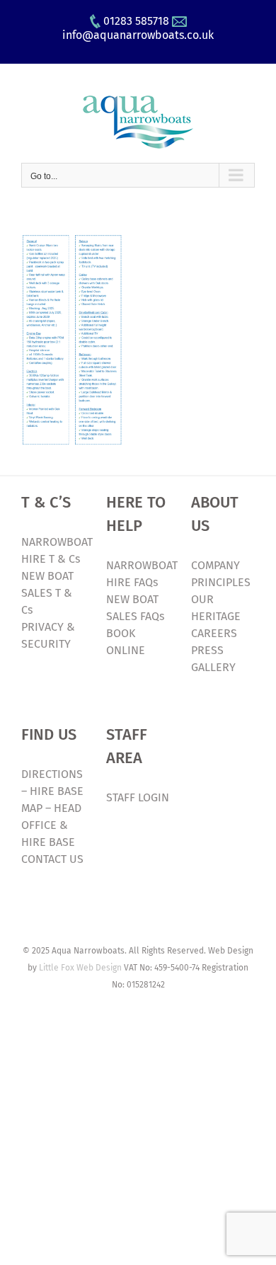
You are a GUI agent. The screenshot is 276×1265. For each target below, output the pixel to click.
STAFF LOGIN (137, 797)
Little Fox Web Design (80, 968)
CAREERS (214, 633)
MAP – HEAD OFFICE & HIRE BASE (51, 825)
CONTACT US (52, 859)
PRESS (207, 650)
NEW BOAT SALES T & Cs (47, 593)
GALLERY (213, 667)
